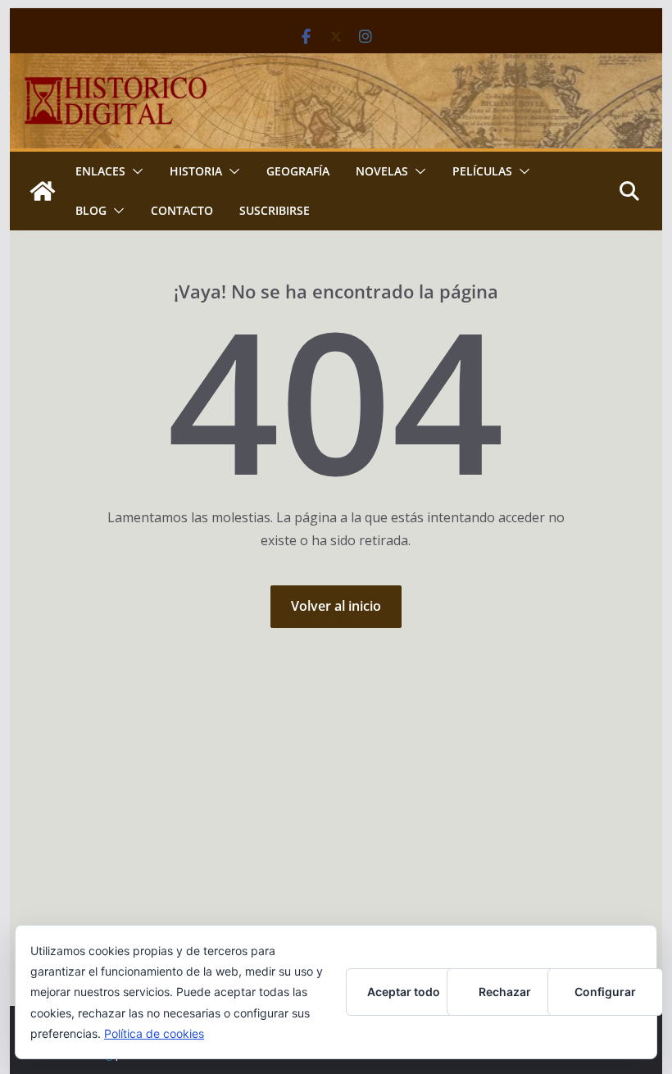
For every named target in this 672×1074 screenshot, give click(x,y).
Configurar (605, 992)
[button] (134, 171)
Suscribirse (274, 210)
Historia (196, 171)
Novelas (382, 171)
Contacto (182, 210)
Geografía (297, 171)
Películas (482, 171)
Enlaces (100, 171)
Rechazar (505, 992)
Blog (91, 210)
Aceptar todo (403, 992)
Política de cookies (154, 1033)
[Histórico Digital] (42, 191)
